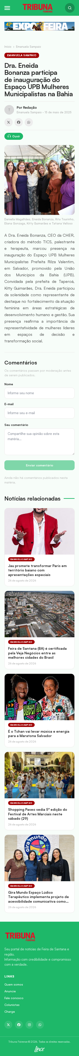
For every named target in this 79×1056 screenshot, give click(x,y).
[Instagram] (29, 1025)
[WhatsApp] (29, 122)
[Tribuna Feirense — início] (37, 8)
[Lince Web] (39, 1049)
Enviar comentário (39, 465)
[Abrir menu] (7, 8)
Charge (9, 1011)
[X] (8, 122)
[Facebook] (18, 122)
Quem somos (13, 984)
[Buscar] (70, 8)
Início (7, 46)
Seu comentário (16, 425)
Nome (8, 384)
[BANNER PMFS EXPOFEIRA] (39, 26)
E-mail (9, 404)
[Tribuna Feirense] (39, 936)
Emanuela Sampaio (28, 46)
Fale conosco (13, 998)
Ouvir (16, 136)
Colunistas (12, 1005)
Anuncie (10, 991)
